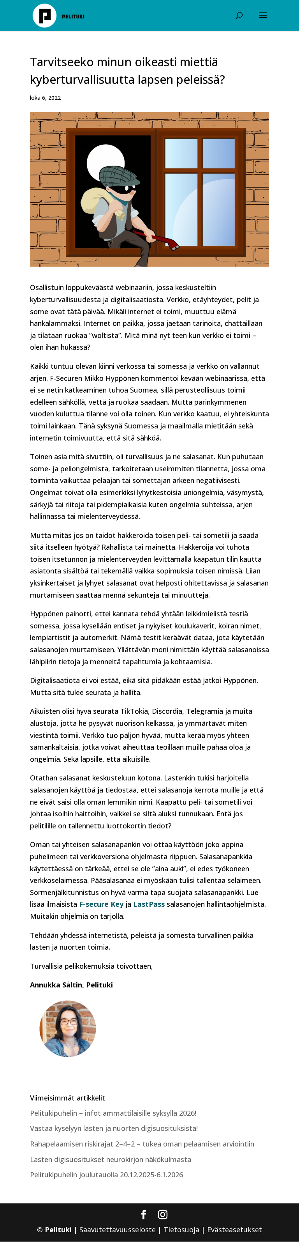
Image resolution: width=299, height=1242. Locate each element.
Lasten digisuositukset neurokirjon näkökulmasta (110, 1159)
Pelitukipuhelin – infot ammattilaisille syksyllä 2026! (114, 1113)
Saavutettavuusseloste (117, 1229)
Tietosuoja (181, 1229)
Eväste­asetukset (234, 1229)
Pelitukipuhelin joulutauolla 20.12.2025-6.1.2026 (106, 1174)
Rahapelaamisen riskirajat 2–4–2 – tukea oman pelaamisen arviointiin (143, 1143)
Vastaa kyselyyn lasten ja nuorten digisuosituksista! (114, 1128)
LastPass (149, 904)
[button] (263, 20)
